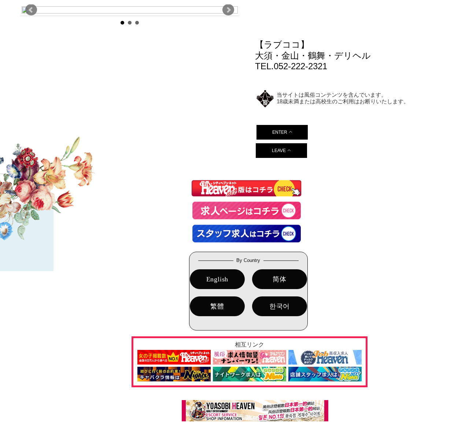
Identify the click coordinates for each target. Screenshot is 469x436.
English (217, 279)
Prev (31, 10)
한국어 (279, 306)
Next (228, 10)
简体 (280, 279)
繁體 (217, 306)
